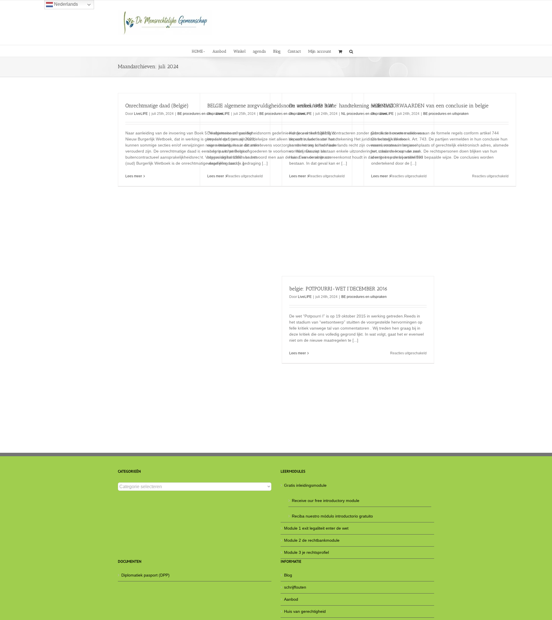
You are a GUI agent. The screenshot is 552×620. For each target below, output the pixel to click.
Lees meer (133, 176)
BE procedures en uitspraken (446, 114)
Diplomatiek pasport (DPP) (145, 575)
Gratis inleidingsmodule (305, 485)
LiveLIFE (141, 114)
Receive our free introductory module (325, 500)
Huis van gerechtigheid (305, 611)
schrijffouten (295, 587)
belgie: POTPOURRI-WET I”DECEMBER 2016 (338, 289)
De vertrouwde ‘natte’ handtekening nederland (341, 105)
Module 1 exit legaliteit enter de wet (316, 528)
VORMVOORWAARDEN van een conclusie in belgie (429, 105)
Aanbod (291, 599)
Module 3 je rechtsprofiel (306, 552)
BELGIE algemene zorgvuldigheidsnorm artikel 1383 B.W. (270, 105)
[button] (351, 51)
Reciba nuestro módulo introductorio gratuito (332, 516)
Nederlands (65, 4)
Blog (288, 575)
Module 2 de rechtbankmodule (312, 540)
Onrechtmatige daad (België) (157, 105)
